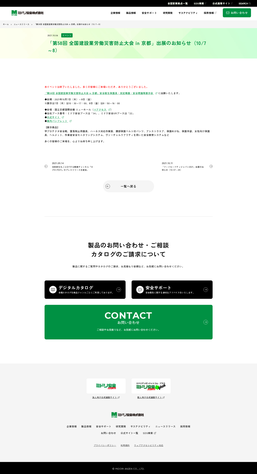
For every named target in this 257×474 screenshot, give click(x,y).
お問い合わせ (108, 433)
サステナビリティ (141, 426)
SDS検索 (148, 433)
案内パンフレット (57, 121)
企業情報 (72, 426)
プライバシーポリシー (105, 445)
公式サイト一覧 (129, 433)
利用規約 (125, 445)
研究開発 (121, 426)
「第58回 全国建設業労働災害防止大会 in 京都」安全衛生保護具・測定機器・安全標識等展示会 (99, 93)
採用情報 (185, 426)
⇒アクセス (100, 109)
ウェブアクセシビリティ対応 (148, 445)
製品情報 (86, 426)
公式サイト (53, 117)
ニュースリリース (21, 24)
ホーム (6, 24)
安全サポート (103, 426)
